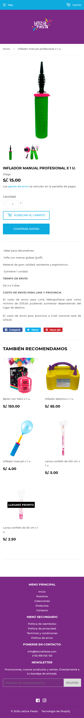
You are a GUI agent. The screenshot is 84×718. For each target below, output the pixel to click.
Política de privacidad (42, 628)
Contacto (42, 610)
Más (10, 4)
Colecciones (42, 600)
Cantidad (9, 196)
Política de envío (42, 637)
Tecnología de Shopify (55, 711)
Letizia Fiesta (29, 711)
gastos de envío (18, 186)
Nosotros (42, 596)
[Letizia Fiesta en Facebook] (38, 701)
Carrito (76, 4)
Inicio (6, 48)
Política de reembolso (42, 623)
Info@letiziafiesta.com (42, 651)
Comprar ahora (26, 229)
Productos (42, 605)
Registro (72, 682)
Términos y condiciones (42, 633)
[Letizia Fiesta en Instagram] (44, 701)
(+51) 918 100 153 (42, 655)
